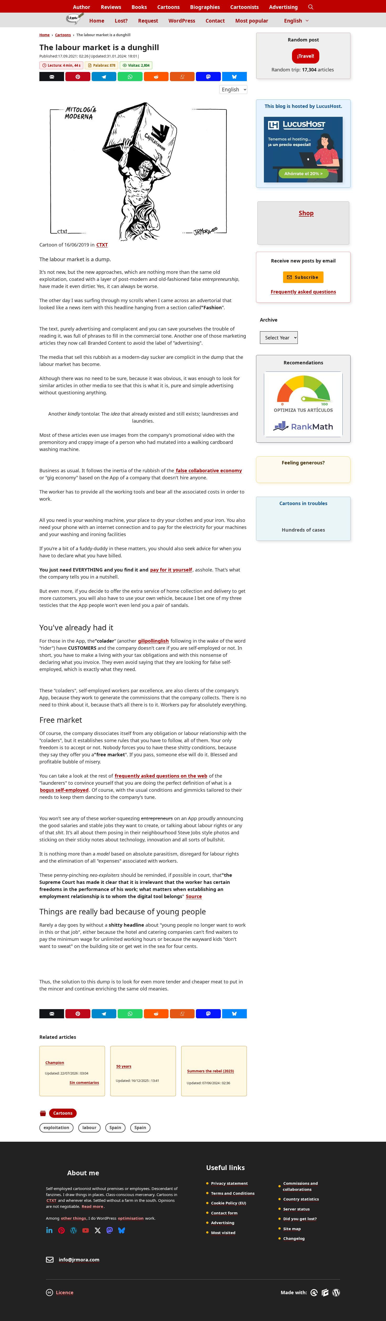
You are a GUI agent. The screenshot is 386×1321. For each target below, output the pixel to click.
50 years (123, 1066)
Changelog (294, 1238)
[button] (311, 7)
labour (89, 1127)
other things (73, 1218)
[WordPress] (73, 1230)
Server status (296, 1209)
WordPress (182, 20)
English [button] (293, 20)
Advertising (283, 7)
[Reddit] (156, 76)
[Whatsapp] (130, 76)
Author (81, 7)
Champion (54, 1062)
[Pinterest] (77, 76)
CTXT (102, 245)
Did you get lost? (300, 1218)
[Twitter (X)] (97, 1230)
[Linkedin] (49, 1230)
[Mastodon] (208, 76)
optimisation (131, 1218)
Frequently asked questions (303, 292)
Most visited (223, 1232)
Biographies (205, 7)
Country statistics (301, 1199)
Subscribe (306, 277)
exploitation (56, 1127)
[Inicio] (75, 20)
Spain (115, 1127)
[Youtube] (85, 1230)
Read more (92, 1206)
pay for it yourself (171, 570)
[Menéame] (182, 76)
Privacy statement (229, 1183)
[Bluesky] (234, 76)
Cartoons (168, 7)
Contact (215, 20)
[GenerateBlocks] (326, 1293)
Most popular (251, 20)
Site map (292, 1228)
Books (139, 7)
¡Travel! (305, 56)
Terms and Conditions (232, 1193)
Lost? (121, 20)
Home (96, 20)
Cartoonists (244, 7)
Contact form (224, 1212)
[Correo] (51, 76)
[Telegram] (104, 76)
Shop (306, 213)
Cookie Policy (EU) (228, 1202)
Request (148, 20)
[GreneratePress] (315, 1293)
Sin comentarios (84, 1082)
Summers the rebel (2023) (210, 1070)
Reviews (111, 7)
